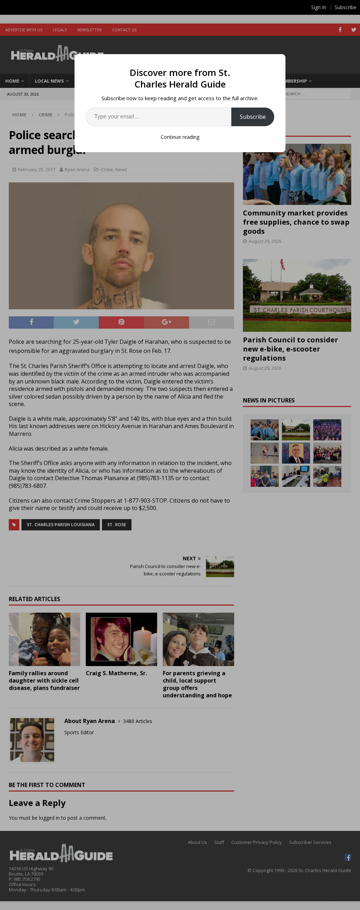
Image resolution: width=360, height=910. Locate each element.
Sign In (318, 7)
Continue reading (180, 137)
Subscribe (253, 117)
